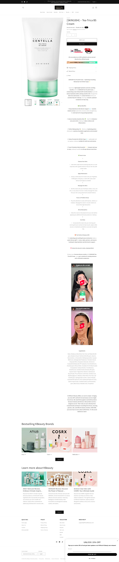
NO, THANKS (92, 558)
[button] (23, 7)
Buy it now (81, 43)
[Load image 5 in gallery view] (57, 102)
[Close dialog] (117, 541)
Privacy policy (41, 558)
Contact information (55, 558)
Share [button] (69, 75)
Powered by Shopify (34, 558)
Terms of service (63, 558)
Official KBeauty (27, 558)
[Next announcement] (74, 2)
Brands (61, 532)
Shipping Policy (44, 527)
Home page (24, 522)
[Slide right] (61, 102)
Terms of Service (44, 530)
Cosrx (48, 454)
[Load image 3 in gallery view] (42, 102)
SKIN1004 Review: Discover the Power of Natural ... (58, 490)
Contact (23, 527)
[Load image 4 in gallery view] (49, 102)
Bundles (61, 527)
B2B (60, 534)
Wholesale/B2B (25, 530)
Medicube (75, 454)
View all (59, 459)
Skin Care (62, 530)
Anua (23, 454)
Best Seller (62, 522)
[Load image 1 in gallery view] (28, 102)
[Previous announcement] (44, 2)
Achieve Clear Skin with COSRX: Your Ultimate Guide (84, 490)
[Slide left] (23, 102)
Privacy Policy (44, 522)
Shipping (74, 29)
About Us (24, 525)
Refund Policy (44, 525)
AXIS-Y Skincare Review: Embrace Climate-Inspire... (32, 490)
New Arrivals (62, 525)
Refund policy (47, 558)
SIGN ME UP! (92, 554)
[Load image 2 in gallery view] (35, 102)
